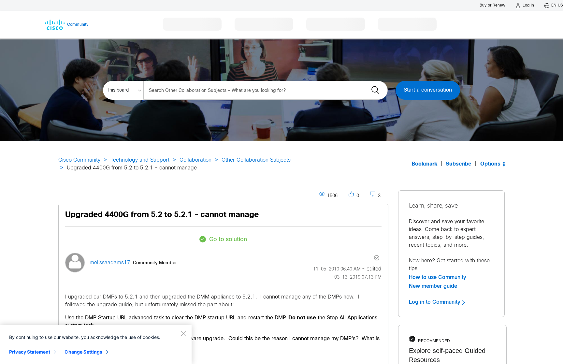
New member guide (433, 286)
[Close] (183, 333)
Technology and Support (139, 160)
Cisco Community (79, 160)
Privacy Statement (29, 352)
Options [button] (490, 164)
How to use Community (437, 277)
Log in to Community (435, 302)
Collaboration (195, 160)
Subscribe (458, 164)
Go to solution (228, 239)
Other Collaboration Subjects (256, 160)
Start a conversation (428, 90)
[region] (96, 344)
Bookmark (424, 164)
